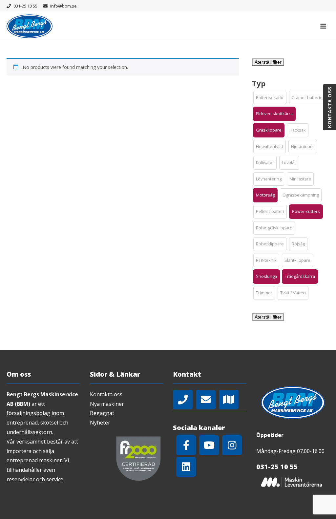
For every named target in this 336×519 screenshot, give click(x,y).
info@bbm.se (63, 6)
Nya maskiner (107, 403)
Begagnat (102, 413)
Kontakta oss (106, 394)
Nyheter (100, 422)
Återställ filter (268, 62)
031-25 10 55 (25, 6)
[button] (270, 97)
